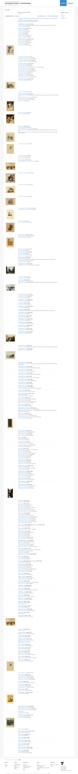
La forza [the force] (23, 418)
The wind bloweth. (23, 505)
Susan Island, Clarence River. (24, 399)
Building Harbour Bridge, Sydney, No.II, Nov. (27, 416)
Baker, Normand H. (22, 609)
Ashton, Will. (21, 601)
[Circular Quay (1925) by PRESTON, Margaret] (10, 722)
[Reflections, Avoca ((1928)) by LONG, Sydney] (10, 201)
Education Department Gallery (23, 20)
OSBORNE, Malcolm (22, 540)
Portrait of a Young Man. (24, 654)
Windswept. (22, 566)
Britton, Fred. (21, 126)
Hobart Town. (22, 461)
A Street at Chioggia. (23, 532)
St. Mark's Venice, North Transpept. (25, 641)
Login (48, 773)
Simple (6, 764)
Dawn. (21, 552)
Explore (70, 3)
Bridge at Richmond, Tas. (24, 509)
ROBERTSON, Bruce (23, 24)
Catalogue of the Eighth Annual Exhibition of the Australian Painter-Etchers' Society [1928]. (37, 18)
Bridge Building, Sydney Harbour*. (25, 97)
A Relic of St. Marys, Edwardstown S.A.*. (26, 409)
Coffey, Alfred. (21, 390)
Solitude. (21, 482)
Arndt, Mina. (33, 561)
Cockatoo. (21, 113)
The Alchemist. (22, 690)
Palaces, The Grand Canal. (24, 738)
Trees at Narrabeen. (23, 603)
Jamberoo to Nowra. (23, 515)
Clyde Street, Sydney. (23, 383)
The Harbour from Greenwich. (24, 208)
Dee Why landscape (23, 184)
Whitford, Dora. (35, 524)
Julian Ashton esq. (23, 143)
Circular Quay (22, 717)
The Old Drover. (22, 112)
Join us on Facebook (8, 759)
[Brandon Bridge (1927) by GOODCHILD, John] (10, 338)
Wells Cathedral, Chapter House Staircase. (27, 640)
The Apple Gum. (21, 26)
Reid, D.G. (20, 448)
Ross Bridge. (22, 472)
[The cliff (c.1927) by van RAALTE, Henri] (10, 698)
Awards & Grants (25, 765)
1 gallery (62, 17)
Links (24, 769)
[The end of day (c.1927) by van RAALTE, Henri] (10, 242)
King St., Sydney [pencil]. (24, 380)
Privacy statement (63, 767)
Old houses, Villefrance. (24, 678)
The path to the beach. (23, 260)
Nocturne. (21, 157)
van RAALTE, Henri (22, 234)
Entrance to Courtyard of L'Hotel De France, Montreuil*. (29, 67)
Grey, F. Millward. (22, 430)
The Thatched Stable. (23, 281)
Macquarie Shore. (23, 570)
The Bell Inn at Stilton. (23, 329)
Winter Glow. (22, 326)
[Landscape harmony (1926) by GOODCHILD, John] (10, 355)
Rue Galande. (22, 630)
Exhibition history (64, 18)
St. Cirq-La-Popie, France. (24, 679)
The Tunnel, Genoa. (23, 414)
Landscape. (22, 602)
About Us (38, 764)
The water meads (22, 222)
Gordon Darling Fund (40, 766)
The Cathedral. (22, 589)
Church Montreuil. (22, 64)
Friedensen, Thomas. (22, 93)
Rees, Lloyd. (21, 573)
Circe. (21, 735)
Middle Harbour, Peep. (23, 75)
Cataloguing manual (26, 767)
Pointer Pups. (22, 261)
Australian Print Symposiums (27, 766)
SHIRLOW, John (21, 460)
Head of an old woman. (24, 610)
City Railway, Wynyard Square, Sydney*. (26, 377)
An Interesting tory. (23, 593)
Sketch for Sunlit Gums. (24, 633)
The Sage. (21, 446)
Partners (52, 766)
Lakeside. (21, 466)
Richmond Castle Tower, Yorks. (25, 76)
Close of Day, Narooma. (24, 577)
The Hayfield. (22, 456)
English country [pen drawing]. (24, 367)
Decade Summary (16, 765)
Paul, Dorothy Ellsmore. (23, 393)
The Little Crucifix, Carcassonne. (25, 546)
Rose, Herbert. (21, 404)
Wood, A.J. (20, 437)
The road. (21, 253)
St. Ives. (20, 13)
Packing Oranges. (22, 91)
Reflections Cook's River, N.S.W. (25, 61)
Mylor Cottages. (22, 127)
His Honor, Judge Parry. (24, 541)
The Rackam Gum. (23, 434)
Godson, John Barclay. (23, 63)
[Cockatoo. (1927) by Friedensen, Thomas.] (10, 118)
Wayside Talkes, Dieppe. (24, 544)
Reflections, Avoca (23, 196)
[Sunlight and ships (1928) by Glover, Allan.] (10, 287)
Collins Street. (22, 462)
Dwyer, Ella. (20, 503)
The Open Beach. (23, 571)
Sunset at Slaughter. (23, 538)
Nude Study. (22, 562)
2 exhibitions (63, 15)
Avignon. (21, 542)
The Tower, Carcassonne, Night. (25, 415)
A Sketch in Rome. (23, 574)
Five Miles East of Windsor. (24, 485)
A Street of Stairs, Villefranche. (25, 657)
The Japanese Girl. (23, 435)
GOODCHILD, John (22, 263)
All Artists (15, 766)
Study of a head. (22, 599)
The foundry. (22, 297)
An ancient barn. (22, 752)
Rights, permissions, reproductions (66, 770)
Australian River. (22, 42)
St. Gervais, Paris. (23, 645)
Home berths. (22, 313)
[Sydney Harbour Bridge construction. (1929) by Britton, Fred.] (10, 137)
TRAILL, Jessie (21, 413)
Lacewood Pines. (23, 567)
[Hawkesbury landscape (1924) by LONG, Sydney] (10, 178)
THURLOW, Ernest (22, 441)
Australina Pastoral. (22, 56)
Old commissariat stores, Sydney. (25, 128)
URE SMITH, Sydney (22, 78)
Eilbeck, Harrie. (21, 689)
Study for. (21, 636)
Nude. (21, 394)
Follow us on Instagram (15, 759)
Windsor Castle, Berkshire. (24, 99)
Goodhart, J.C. (21, 478)
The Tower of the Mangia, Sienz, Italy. (26, 582)
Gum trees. (22, 501)
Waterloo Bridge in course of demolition (26, 161)
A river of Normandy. (23, 537)
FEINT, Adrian (21, 734)
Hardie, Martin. (21, 531)
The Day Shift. (22, 476)
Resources (24, 764)
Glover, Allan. (21, 280)
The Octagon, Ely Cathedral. (24, 642)
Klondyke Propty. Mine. (23, 479)
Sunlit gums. (20, 32)
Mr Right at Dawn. (23, 550)
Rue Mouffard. (22, 613)
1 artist (62, 14)
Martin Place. (22, 276)
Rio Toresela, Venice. (23, 677)
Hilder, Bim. (20, 500)
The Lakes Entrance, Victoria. (25, 519)
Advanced (6, 765)
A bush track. (20, 25)
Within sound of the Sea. (24, 454)
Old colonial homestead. (24, 682)
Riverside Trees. (22, 40)
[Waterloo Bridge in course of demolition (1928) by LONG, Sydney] (10, 166)
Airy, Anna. (20, 556)
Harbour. (19, 33)
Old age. (21, 732)
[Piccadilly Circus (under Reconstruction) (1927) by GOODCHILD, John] (10, 270)
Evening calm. (22, 400)
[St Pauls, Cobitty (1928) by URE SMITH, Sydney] (10, 85)
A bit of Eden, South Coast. (24, 520)
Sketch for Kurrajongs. (23, 687)
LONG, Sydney (21, 159)
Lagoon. (19, 29)
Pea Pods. (21, 557)
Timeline (15, 768)
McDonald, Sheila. (22, 484)
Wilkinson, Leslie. (22, 638)
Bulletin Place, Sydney (23, 488)
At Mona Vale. (21, 155)
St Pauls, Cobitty (22, 80)
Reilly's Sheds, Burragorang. (24, 709)
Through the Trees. (23, 443)
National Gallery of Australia (41, 765)
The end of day (22, 237)
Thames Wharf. (22, 320)
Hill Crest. (21, 450)
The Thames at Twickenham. (24, 553)
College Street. (22, 522)
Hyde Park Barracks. (23, 129)
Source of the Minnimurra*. (24, 453)
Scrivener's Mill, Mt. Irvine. (24, 68)
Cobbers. (21, 100)
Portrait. (21, 438)
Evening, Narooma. (21, 35)
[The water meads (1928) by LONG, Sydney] (10, 227)
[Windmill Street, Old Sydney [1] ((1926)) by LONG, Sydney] (10, 214)
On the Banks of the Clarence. (24, 401)
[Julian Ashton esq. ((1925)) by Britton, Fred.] (10, 148)
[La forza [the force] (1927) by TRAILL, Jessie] (10, 423)
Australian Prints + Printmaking (18, 3)
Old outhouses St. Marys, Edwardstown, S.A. (27, 410)
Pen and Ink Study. (23, 748)
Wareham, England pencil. (24, 387)
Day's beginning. (22, 252)
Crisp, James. (21, 513)
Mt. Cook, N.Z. (22, 346)
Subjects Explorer (16, 767)
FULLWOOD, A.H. (22, 315)
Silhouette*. (21, 258)
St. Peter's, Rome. (23, 583)
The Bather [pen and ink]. (24, 431)
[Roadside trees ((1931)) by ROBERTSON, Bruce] (10, 50)
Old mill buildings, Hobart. (24, 507)
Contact (38, 769)
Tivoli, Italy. (21, 307)
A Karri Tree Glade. (22, 251)
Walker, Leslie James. (23, 465)
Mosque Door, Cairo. (23, 74)
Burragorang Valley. (23, 565)
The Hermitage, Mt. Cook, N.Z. (24, 363)
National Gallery (63, 766)
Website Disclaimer (63, 768)
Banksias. (21, 716)
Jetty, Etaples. (22, 73)
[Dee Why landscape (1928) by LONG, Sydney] (10, 189)
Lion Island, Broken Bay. (23, 323)
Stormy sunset (22, 304)
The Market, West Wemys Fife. (24, 59)
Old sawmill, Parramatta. (24, 707)
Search (63, 3)
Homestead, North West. (24, 98)
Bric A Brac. (22, 534)
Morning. (21, 250)
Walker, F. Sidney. (22, 28)
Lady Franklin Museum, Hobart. (25, 511)
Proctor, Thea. (21, 651)
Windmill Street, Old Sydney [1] (25, 209)
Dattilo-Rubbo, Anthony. (23, 731)
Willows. (21, 259)
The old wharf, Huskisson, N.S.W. (25, 516)
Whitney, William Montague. (24, 408)
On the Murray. (22, 156)
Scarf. (21, 652)
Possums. (21, 514)
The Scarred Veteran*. (23, 295)
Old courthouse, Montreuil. (24, 69)
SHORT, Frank (21, 548)
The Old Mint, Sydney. (23, 672)
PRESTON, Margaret (22, 715)
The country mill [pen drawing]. (25, 374)
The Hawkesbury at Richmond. (25, 708)
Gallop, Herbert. (21, 564)
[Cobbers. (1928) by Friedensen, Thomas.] (10, 105)
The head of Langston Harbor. (25, 554)
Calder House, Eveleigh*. (24, 391)
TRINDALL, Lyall (22, 585)
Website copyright (63, 769)
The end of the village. (23, 402)
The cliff (21, 693)
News (24, 768)
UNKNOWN (21, 711)
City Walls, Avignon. (23, 545)
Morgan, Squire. (21, 257)
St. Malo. (21, 533)
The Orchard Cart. (23, 455)
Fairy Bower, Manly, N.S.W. (24, 60)
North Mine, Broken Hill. (24, 474)
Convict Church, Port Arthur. (24, 463)
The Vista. (21, 43)
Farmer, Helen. (21, 397)
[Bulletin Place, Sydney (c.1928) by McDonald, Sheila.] (10, 493)
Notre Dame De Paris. (23, 596)
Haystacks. (20, 34)
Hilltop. (21, 310)
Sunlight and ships (23, 282)
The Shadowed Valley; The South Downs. (27, 549)
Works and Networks (17, 764)
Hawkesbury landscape (23, 172)
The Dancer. (22, 653)
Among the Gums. (22, 296)
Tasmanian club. (22, 473)
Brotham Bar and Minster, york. (25, 70)
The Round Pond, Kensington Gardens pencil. (27, 388)
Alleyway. (21, 469)
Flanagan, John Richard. (23, 445)
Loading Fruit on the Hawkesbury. (25, 449)
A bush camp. (22, 508)
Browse (6, 766)
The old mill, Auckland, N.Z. (24, 529)
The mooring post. (22, 294)
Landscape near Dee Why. (24, 745)
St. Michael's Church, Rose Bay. (25, 521)
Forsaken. (21, 506)
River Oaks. (21, 41)
